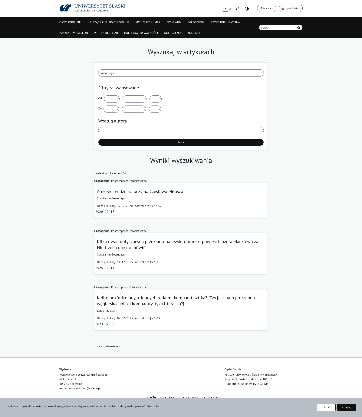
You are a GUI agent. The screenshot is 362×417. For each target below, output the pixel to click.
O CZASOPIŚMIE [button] (70, 22)
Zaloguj (266, 8)
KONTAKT (193, 33)
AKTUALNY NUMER (147, 22)
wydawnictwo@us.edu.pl (85, 388)
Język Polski (291, 8)
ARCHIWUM (173, 22)
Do (100, 108)
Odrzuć (326, 407)
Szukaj (181, 142)
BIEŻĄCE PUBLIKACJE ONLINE (109, 22)
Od (100, 98)
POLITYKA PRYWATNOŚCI (141, 33)
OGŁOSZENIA (172, 33)
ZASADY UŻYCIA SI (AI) (73, 33)
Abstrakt (140, 206)
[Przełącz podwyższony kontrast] (246, 8)
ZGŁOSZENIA (196, 22)
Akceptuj (346, 407)
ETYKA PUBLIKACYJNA (225, 22)
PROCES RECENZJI (106, 33)
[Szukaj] (298, 27)
